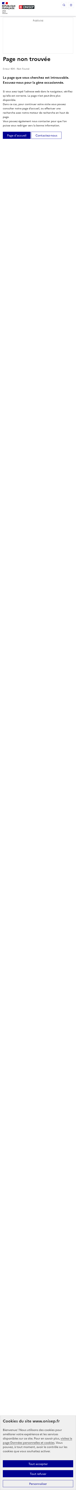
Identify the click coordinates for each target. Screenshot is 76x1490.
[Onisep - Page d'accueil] (26, 7)
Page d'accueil (16, 135)
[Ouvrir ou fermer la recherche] (64, 5)
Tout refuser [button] (38, 1474)
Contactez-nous (46, 135)
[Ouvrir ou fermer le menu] (71, 5)
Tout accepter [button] (38, 1464)
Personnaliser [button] (38, 1484)
